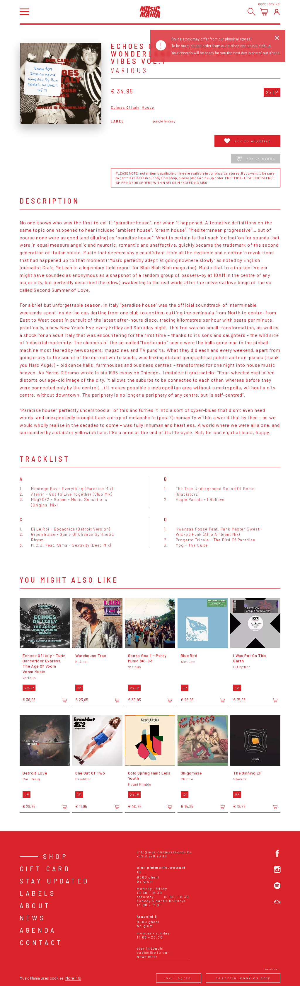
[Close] (277, 38)
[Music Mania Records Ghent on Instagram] (277, 869)
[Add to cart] (64, 700)
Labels (38, 893)
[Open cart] (264, 12)
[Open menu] (24, 11)
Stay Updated (55, 880)
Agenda (38, 930)
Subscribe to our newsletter (153, 954)
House (148, 107)
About (35, 905)
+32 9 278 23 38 (152, 856)
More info (73, 977)
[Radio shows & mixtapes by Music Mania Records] (277, 901)
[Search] (251, 12)
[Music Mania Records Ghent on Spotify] (277, 885)
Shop (56, 856)
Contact (41, 942)
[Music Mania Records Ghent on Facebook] (277, 853)
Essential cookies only (243, 978)
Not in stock (260, 158)
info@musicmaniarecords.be (164, 852)
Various (129, 70)
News (33, 917)
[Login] (277, 12)
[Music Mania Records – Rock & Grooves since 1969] (150, 11)
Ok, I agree (179, 978)
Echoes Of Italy (125, 107)
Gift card (45, 868)
